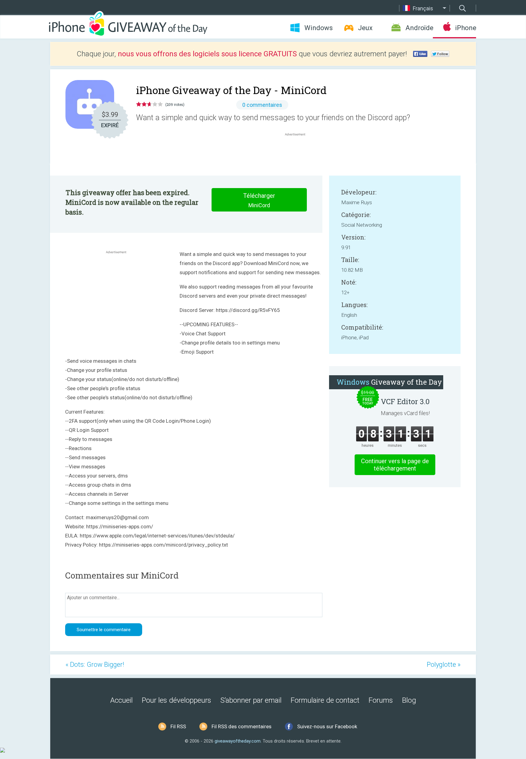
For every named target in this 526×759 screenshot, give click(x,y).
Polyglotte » (444, 664)
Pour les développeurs (176, 700)
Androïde (419, 28)
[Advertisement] (298, 152)
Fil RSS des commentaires (242, 726)
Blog (409, 700)
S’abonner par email (251, 700)
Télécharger (259, 200)
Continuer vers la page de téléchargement (395, 464)
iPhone (465, 28)
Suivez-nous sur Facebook (327, 726)
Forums (381, 700)
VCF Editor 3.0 (405, 401)
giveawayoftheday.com (238, 741)
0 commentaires (262, 105)
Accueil (121, 700)
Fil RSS (178, 726)
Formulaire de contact (325, 700)
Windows (318, 28)
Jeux (365, 28)
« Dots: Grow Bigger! (94, 664)
